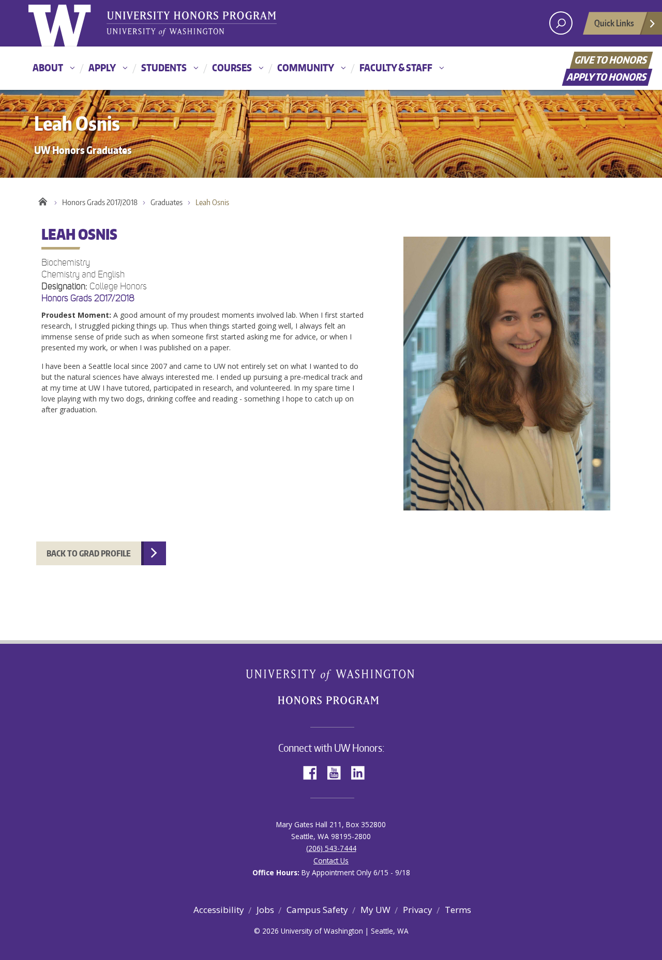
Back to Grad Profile (89, 553)
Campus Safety (317, 910)
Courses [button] (232, 67)
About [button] (48, 67)
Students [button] (164, 67)
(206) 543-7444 (331, 848)
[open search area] (561, 23)
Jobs (265, 910)
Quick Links (614, 22)
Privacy (417, 910)
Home (42, 200)
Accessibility (218, 910)
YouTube (338, 771)
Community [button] (305, 67)
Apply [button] (102, 67)
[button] (331, 381)
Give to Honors (612, 59)
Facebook (314, 771)
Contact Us (331, 860)
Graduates (167, 202)
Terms (458, 910)
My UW (375, 910)
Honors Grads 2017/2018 (100, 202)
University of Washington (70, 23)
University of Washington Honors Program (191, 24)
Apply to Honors (607, 76)
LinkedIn (361, 771)
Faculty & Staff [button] (395, 67)
